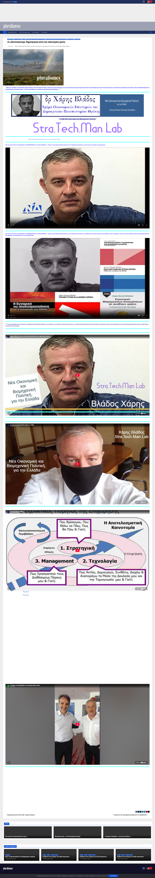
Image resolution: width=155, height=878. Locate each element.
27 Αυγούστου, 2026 (85, 858)
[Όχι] (153, 875)
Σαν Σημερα (44, 32)
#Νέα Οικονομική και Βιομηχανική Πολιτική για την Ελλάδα (46, 46)
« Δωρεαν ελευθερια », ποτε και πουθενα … (117, 836)
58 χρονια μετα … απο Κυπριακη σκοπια (67, 836)
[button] (148, 32)
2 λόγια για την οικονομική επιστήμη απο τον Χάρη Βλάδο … (131, 815)
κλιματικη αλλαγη (12, 32)
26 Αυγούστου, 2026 (122, 858)
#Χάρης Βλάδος (66, 46)
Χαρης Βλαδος (77, 39)
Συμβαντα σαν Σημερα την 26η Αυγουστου (130, 856)
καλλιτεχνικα (35, 32)
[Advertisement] (77, 12)
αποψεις (23, 39)
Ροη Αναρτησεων (70, 39)
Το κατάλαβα (113, 875)
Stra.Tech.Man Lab (24, 32)
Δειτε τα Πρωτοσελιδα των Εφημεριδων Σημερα (20, 856)
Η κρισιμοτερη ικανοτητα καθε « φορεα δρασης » (21, 815)
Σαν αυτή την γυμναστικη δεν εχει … (16, 836)
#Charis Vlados (18, 46)
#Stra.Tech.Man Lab (27, 46)
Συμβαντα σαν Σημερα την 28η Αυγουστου (55, 856)
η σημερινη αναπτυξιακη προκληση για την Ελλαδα (35, 39)
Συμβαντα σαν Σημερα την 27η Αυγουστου (93, 856)
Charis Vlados (10, 39)
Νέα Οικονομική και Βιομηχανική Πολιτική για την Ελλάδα (56, 39)
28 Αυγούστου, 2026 (11, 858)
